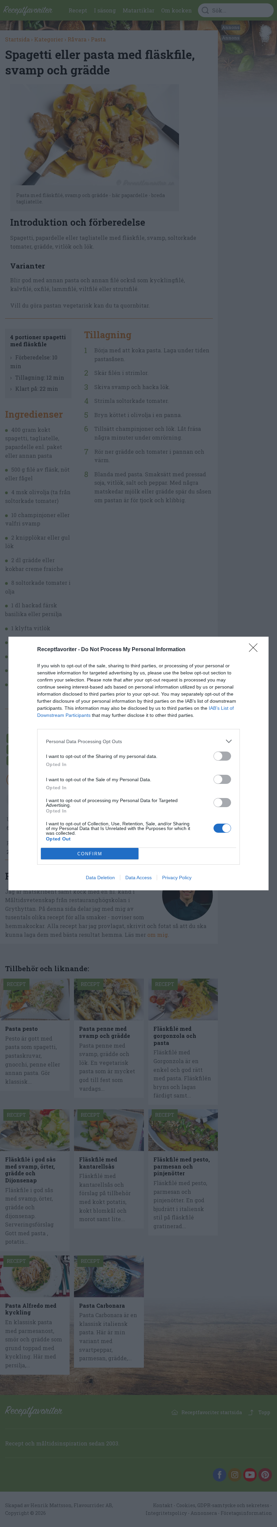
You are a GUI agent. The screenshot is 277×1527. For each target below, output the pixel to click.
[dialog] (138, 763)
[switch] (222, 756)
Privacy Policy (177, 877)
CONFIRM (89, 853)
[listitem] (138, 741)
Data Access (138, 877)
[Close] (255, 649)
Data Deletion (100, 877)
